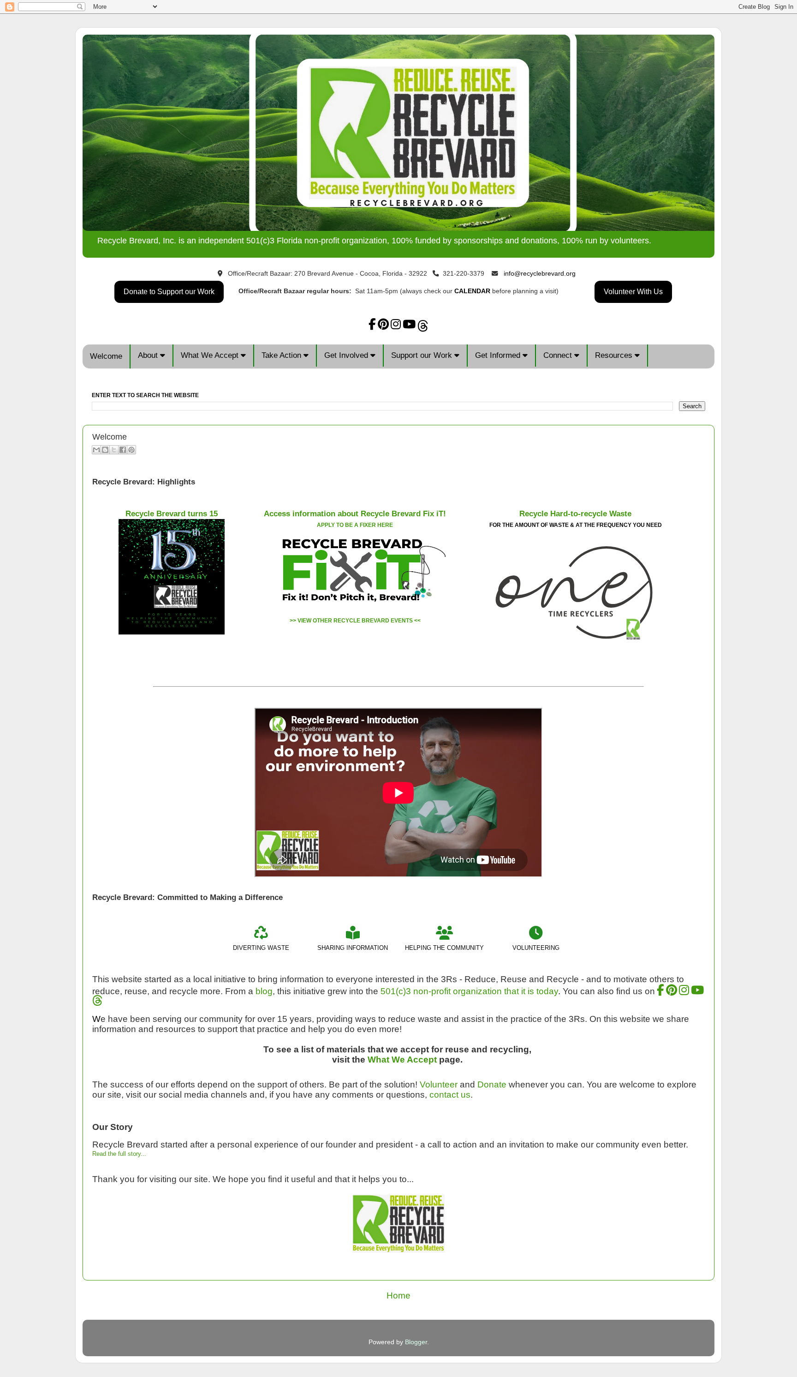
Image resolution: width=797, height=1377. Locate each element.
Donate (491, 1084)
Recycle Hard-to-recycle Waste (575, 513)
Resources (615, 355)
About (149, 355)
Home (398, 1295)
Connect (558, 355)
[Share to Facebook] (122, 449)
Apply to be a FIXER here (355, 525)
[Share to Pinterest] (131, 449)
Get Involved (347, 355)
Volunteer (439, 1084)
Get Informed (499, 355)
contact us (449, 1094)
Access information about (355, 513)
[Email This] (96, 449)
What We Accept (211, 355)
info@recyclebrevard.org (540, 273)
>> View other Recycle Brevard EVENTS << (355, 620)
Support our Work (422, 355)
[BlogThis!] (105, 449)
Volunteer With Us (633, 292)
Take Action (282, 355)
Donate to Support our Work (169, 292)
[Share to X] (114, 449)
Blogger (416, 1342)
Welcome (106, 356)
